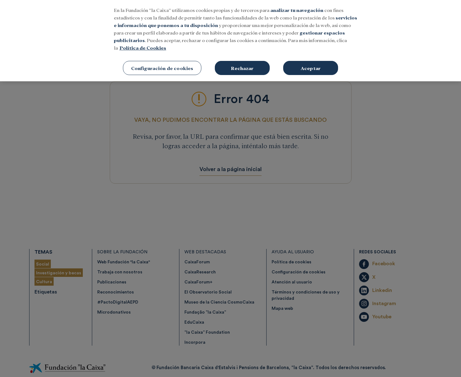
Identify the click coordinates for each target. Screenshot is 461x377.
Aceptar (311, 68)
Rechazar (242, 68)
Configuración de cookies (162, 68)
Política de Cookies (142, 48)
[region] (230, 40)
